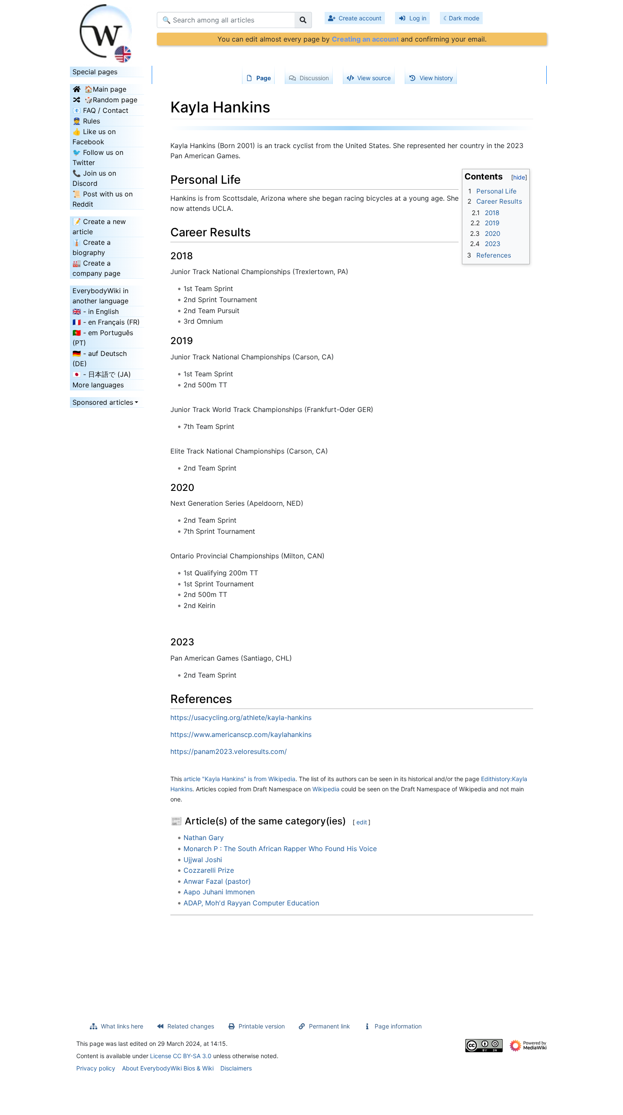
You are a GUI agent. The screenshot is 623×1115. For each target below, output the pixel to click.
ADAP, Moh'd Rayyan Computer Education (251, 903)
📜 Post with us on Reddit (102, 199)
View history (436, 77)
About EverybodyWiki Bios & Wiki (168, 1068)
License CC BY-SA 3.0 (180, 1055)
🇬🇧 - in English (95, 311)
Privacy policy (95, 1068)
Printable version (262, 1026)
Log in (417, 18)
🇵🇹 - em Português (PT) (102, 337)
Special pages (94, 71)
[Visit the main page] (107, 31)
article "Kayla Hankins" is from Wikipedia (239, 778)
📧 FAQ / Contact (100, 110)
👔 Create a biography (91, 247)
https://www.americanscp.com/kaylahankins (241, 734)
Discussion (314, 77)
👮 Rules (86, 121)
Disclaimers (236, 1068)
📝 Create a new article (99, 226)
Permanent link (329, 1026)
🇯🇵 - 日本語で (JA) (101, 374)
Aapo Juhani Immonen (219, 892)
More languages (98, 385)
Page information (398, 1026)
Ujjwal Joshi (203, 859)
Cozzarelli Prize (209, 870)
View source (374, 77)
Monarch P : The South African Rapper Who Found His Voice (280, 848)
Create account (360, 18)
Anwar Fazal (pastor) (217, 881)
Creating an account (365, 39)
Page (263, 77)
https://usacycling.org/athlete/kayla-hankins (241, 717)
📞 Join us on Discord (94, 178)
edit (361, 822)
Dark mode (464, 18)
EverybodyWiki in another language (100, 295)
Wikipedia (325, 789)
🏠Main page (105, 89)
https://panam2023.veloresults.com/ (228, 751)
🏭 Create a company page (96, 268)
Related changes (190, 1026)
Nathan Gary (204, 837)
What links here (122, 1026)
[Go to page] (303, 20)
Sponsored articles (102, 402)
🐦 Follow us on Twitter (97, 157)
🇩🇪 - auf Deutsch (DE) (99, 358)
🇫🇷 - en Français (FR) (106, 322)
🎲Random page (110, 99)
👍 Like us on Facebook (94, 136)
